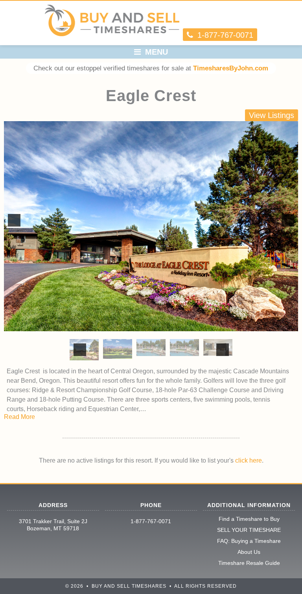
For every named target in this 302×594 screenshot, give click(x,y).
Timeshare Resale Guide (249, 563)
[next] (288, 220)
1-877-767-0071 (151, 521)
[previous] (14, 220)
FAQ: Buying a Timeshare (249, 541)
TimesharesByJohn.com (230, 68)
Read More (19, 416)
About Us (249, 552)
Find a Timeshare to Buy (249, 519)
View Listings (271, 115)
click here (248, 460)
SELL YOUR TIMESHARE (249, 530)
